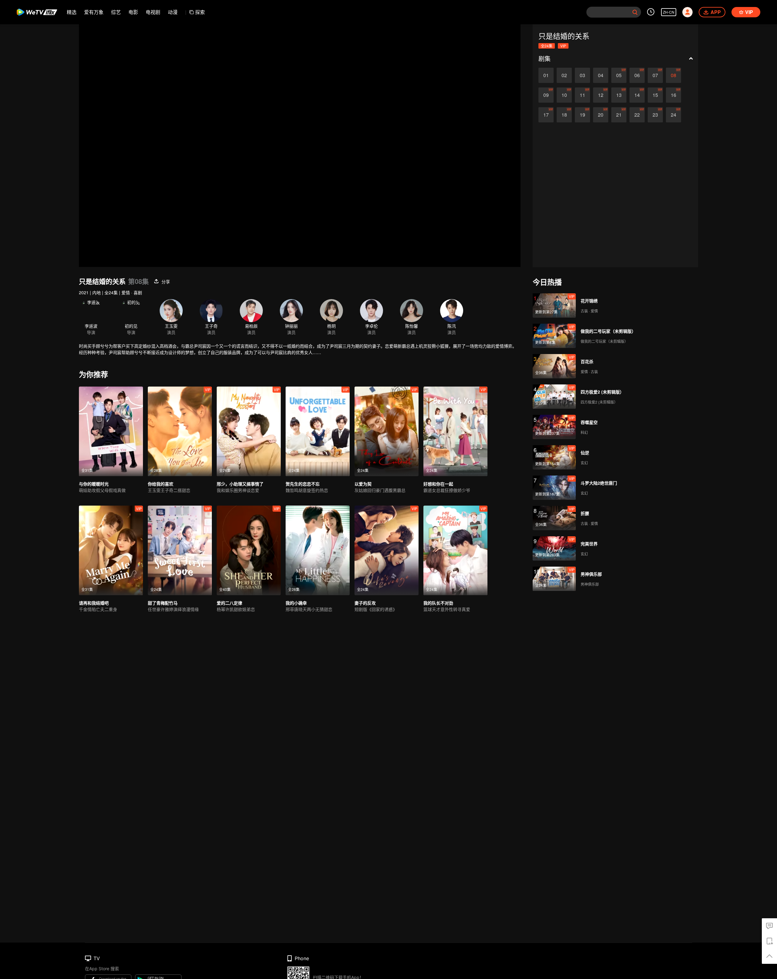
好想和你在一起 (438, 484)
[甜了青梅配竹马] (180, 550)
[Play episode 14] (637, 95)
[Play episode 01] (546, 75)
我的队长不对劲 (438, 603)
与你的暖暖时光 (94, 484)
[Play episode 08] (673, 75)
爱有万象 (93, 12)
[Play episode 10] (564, 95)
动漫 (173, 12)
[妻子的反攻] (387, 550)
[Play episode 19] (582, 114)
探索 (200, 12)
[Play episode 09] (546, 95)
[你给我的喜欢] (180, 431)
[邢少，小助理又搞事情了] (249, 431)
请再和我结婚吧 (94, 603)
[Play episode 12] (600, 95)
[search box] (635, 12)
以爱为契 (363, 484)
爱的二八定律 (229, 603)
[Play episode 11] (582, 95)
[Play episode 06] (637, 75)
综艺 (116, 12)
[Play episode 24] (673, 114)
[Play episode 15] (655, 95)
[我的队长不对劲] (455, 550)
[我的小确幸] (318, 550)
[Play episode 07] (655, 75)
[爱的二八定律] (249, 550)
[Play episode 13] (618, 95)
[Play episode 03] (582, 75)
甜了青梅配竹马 (163, 603)
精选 (71, 12)
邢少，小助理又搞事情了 (240, 484)
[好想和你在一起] (455, 431)
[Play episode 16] (673, 95)
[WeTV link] (37, 12)
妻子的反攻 (365, 603)
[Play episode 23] (655, 114)
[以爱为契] (387, 431)
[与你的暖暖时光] (111, 431)
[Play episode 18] (564, 114)
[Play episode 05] (618, 75)
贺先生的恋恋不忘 (303, 484)
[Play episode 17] (546, 114)
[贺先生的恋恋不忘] (318, 431)
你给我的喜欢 (160, 484)
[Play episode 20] (600, 114)
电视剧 (153, 12)
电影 (133, 12)
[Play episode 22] (637, 114)
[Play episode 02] (564, 75)
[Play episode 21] (618, 114)
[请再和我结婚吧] (111, 550)
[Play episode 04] (600, 75)
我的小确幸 (296, 603)
